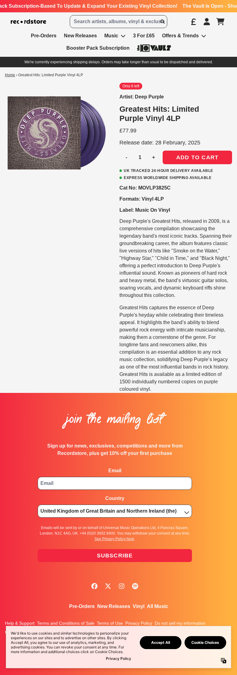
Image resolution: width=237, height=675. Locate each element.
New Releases (113, 606)
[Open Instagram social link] (121, 586)
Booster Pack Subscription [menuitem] (98, 48)
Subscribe (115, 555)
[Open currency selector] (193, 21)
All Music (157, 606)
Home (10, 75)
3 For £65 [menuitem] (144, 35)
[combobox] (118, 21)
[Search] (162, 21)
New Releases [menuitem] (80, 35)
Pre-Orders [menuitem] (43, 35)
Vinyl (138, 606)
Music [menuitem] (111, 35)
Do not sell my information (180, 623)
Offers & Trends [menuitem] (180, 35)
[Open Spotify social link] (135, 586)
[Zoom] (56, 134)
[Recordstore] (28, 22)
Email (114, 470)
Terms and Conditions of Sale (65, 623)
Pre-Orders (82, 606)
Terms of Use (110, 623)
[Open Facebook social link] (94, 586)
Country (114, 498)
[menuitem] (154, 48)
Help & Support (20, 623)
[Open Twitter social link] (108, 586)
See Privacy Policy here (114, 539)
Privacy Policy (138, 623)
